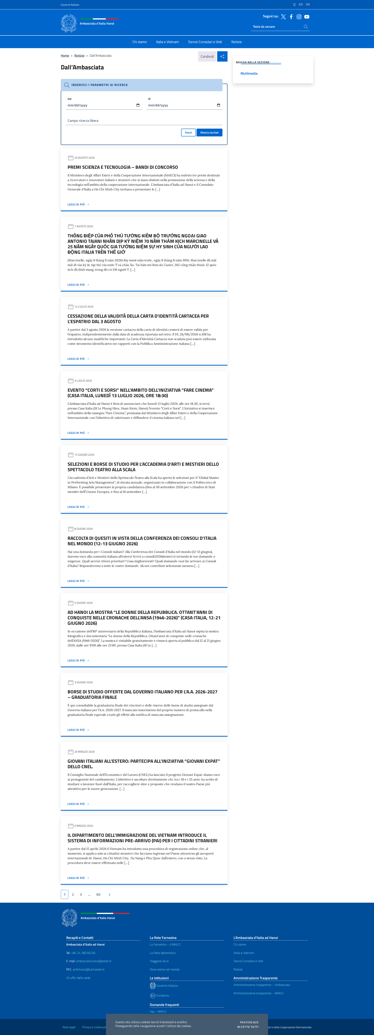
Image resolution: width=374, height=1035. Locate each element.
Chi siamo (240, 944)
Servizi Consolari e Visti (248, 961)
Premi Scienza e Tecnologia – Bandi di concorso (123, 167)
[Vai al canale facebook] (290, 16)
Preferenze (249, 1022)
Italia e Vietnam (244, 952)
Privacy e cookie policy (95, 1027)
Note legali (69, 1027)
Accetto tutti (248, 1026)
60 (98, 894)
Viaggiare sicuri (159, 961)
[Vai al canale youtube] (306, 16)
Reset (188, 132)
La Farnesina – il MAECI (165, 944)
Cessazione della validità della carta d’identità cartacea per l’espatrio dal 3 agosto (138, 318)
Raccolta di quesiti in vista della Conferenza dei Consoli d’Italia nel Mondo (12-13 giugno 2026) (142, 541)
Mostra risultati (209, 132)
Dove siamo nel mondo (164, 969)
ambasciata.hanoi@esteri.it (93, 961)
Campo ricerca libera (83, 120)
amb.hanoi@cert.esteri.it (89, 969)
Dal (69, 99)
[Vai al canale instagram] (298, 16)
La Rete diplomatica (163, 952)
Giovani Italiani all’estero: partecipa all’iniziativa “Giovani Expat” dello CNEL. (144, 763)
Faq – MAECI (158, 1011)
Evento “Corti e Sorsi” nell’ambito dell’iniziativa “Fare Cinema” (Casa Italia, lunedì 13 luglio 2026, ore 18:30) (141, 392)
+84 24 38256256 (83, 952)
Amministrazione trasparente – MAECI (259, 993)
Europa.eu (162, 995)
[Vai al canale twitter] (282, 16)
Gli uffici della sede (78, 977)
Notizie (79, 55)
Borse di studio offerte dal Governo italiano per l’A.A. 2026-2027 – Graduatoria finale (142, 694)
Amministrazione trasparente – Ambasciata (262, 984)
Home (65, 55)
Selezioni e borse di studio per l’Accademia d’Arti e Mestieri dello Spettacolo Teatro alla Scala (143, 466)
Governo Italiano (70, 5)
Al (149, 99)
